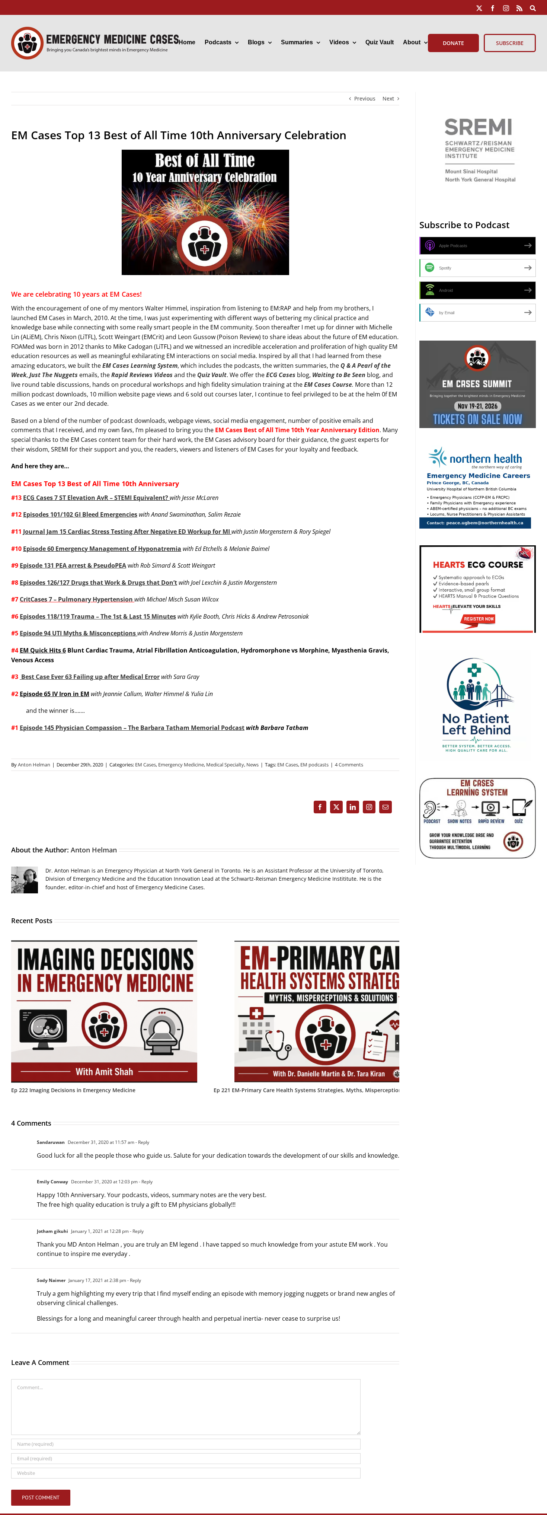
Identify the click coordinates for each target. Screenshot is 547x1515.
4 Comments (349, 764)
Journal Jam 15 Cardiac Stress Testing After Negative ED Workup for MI (127, 531)
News (252, 764)
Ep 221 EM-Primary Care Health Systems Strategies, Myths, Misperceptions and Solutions (327, 1090)
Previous (364, 98)
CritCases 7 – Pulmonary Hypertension (76, 599)
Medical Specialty (225, 764)
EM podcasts (314, 764)
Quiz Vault (212, 375)
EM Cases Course (328, 384)
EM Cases (145, 764)
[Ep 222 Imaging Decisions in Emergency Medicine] (104, 943)
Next (388, 98)
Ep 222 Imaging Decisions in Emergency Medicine (73, 1090)
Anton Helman (34, 764)
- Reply (141, 1142)
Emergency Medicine (181, 764)
